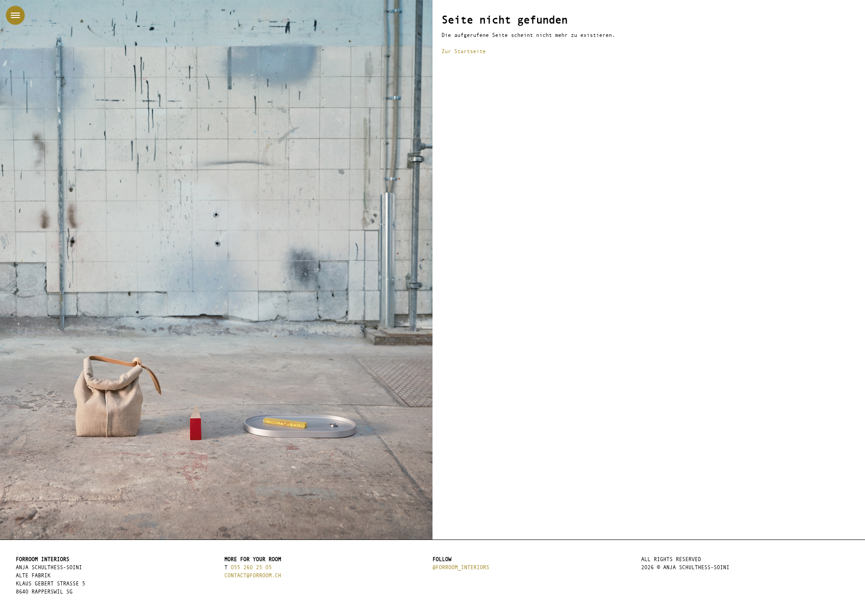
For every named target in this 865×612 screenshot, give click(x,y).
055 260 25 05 (251, 568)
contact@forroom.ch (252, 576)
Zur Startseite (464, 51)
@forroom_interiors (460, 568)
